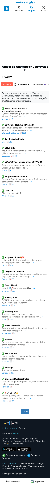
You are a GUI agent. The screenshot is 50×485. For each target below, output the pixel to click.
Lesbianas (6, 156)
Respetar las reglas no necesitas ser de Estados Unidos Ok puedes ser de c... (23, 165)
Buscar (22, 428)
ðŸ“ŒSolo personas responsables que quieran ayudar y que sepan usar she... (23, 300)
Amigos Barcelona (27, 463)
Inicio (25, 411)
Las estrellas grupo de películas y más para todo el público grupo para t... (25, 381)
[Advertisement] (25, 38)
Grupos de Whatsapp (15, 455)
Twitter (16, 433)
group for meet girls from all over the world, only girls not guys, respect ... (23, 150)
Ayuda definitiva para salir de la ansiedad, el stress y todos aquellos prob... (24, 328)
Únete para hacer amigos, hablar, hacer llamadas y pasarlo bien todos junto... (24, 356)
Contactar (7, 441)
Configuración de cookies (14, 473)
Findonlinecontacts (11, 468)
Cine (4, 142)
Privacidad (40, 441)
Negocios (6, 305)
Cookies (17, 441)
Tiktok (4, 265)
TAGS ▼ (8, 77)
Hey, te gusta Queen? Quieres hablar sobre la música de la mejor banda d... (22, 395)
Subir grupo (6, 84)
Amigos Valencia (18, 466)
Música (5, 401)
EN (16, 423)
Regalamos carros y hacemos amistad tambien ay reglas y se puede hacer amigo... (24, 274)
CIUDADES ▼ (23, 84)
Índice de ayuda (9, 428)
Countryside (37, 84)
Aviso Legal (28, 441)
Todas (25, 468)
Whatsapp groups (36, 466)
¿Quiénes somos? (10, 438)
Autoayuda (6, 333)
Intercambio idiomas (10, 133)
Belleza (5, 373)
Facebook (7, 433)
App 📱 (5, 443)
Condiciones (17, 443)
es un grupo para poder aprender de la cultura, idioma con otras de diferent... (23, 128)
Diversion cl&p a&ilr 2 (11, 191)
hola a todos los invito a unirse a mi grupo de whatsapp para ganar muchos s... (22, 260)
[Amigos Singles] (25, 2)
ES (7, 423)
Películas (5, 387)
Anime (4, 170)
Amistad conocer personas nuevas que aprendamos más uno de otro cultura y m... (21, 314)
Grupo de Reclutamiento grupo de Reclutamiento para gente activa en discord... (24, 179)
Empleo (5, 119)
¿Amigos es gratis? (29, 438)
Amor (4, 319)
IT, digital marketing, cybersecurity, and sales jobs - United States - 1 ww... (24, 112)
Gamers (5, 184)
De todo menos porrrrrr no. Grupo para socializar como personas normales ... (23, 342)
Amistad (5, 196)
